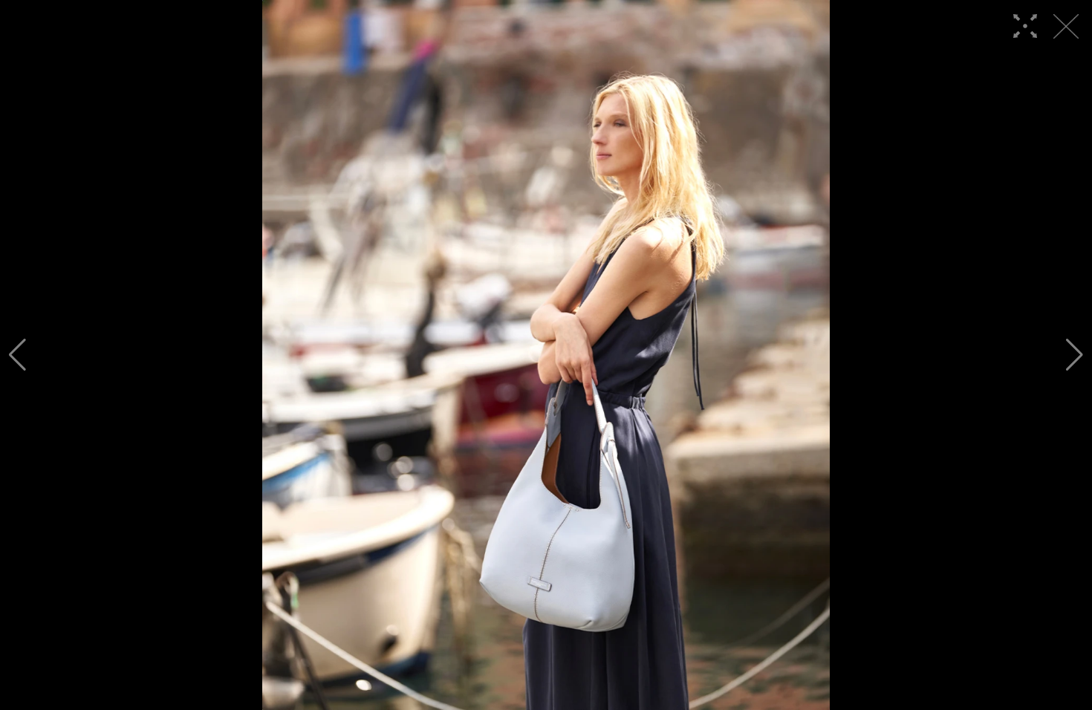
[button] (17, 355)
